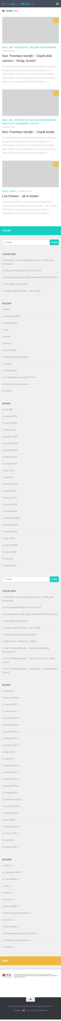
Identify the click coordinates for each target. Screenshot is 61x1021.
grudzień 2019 (11, 450)
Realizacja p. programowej (15, 123)
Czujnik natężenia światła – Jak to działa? (23, 291)
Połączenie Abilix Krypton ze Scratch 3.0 (23, 270)
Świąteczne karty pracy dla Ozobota (21, 634)
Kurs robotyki (21, 47)
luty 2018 (8, 558)
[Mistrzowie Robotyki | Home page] (24, 3)
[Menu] (57, 3)
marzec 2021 (10, 429)
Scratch (35, 123)
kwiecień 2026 (11, 416)
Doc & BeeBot (11, 323)
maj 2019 (9, 477)
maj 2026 (9, 409)
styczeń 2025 (10, 423)
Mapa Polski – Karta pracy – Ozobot (21, 641)
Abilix (5, 47)
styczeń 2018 (10, 565)
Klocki (5, 191)
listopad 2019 (11, 457)
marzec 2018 (10, 552)
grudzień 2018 (11, 504)
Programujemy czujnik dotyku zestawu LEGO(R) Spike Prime (31, 277)
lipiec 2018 (9, 538)
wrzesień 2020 (11, 443)
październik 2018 (12, 518)
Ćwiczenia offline (12, 316)
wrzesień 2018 (11, 524)
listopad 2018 (11, 511)
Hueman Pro (42, 1010)
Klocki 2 (13, 191)
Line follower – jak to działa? (20, 196)
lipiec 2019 (9, 470)
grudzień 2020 (11, 436)
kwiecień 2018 (11, 545)
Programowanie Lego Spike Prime (20, 377)
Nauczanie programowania (42, 47)
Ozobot (8, 363)
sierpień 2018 (11, 531)
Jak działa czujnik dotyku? (16, 284)
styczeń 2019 (10, 497)
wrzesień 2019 (11, 463)
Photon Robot (11, 370)
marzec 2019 (10, 491)
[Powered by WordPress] (24, 1010)
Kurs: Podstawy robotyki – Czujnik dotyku (28, 132)
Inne (11, 47)
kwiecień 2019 (11, 484)
